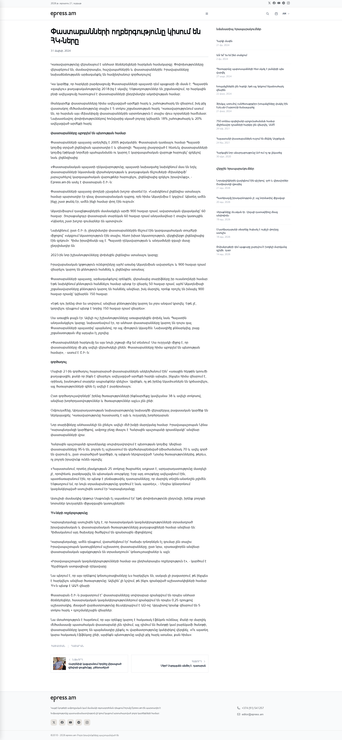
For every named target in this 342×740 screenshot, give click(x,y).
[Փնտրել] (268, 13)
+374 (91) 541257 (253, 708)
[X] (269, 3)
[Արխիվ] (276, 13)
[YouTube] (278, 3)
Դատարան (77, 645)
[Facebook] (274, 3)
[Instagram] (288, 3)
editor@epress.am (252, 714)
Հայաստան (58, 645)
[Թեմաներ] (207, 13)
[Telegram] (283, 3)
